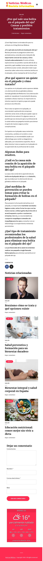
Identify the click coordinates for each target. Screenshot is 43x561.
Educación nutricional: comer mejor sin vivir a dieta (19, 431)
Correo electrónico (14, 478)
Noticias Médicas (11, 557)
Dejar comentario (26, 33)
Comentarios (11, 449)
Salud (21, 14)
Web (8, 488)
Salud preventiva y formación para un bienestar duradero (16, 348)
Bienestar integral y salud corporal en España (21, 389)
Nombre (10, 469)
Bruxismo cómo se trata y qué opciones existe (20, 307)
